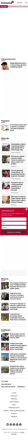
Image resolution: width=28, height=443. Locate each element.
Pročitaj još (5, 330)
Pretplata (19, 2)
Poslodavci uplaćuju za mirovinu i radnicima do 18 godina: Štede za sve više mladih (18, 306)
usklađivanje (6, 384)
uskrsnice (21, 386)
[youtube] (7, 424)
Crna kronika (15, 152)
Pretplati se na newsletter (14, 232)
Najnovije (5, 138)
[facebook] (17, 424)
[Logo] (7, 2)
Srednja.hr (14, 413)
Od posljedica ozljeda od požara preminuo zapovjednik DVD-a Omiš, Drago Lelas (18, 147)
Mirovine (4, 279)
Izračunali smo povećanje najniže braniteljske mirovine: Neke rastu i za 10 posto (18, 316)
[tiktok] (14, 424)
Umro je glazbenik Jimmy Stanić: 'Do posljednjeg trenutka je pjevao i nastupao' (18, 173)
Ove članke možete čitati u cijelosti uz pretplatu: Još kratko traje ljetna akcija (18, 127)
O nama (14, 393)
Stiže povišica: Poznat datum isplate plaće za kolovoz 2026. (17, 335)
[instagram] (11, 424)
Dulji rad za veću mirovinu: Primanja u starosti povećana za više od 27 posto (17, 296)
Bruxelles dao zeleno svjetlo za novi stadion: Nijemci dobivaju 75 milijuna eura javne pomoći (17, 370)
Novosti (14, 166)
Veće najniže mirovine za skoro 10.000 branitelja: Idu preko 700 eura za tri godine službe (18, 285)
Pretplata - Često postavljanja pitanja (14, 410)
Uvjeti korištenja (14, 401)
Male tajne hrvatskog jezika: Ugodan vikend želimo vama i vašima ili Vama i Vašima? (18, 199)
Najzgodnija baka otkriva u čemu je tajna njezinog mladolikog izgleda (18, 65)
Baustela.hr (14, 416)
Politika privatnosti (14, 407)
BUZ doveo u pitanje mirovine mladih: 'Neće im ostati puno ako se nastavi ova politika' (18, 160)
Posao (14, 404)
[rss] (20, 424)
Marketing (14, 399)
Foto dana (14, 192)
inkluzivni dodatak (8, 386)
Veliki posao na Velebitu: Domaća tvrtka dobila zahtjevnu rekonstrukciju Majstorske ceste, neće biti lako (18, 357)
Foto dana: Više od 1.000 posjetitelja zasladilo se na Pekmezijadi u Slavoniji (17, 186)
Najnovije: (4, 6)
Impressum (14, 396)
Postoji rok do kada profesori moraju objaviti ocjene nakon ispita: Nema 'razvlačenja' (18, 346)
